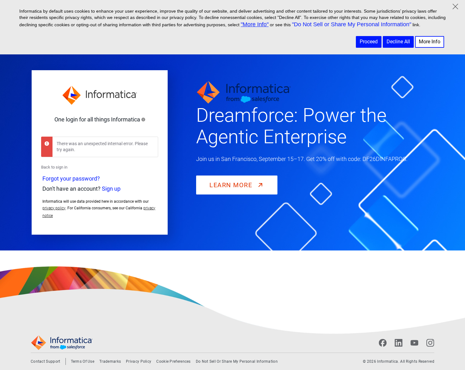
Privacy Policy (138, 361)
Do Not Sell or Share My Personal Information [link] (237, 361)
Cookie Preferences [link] (173, 361)
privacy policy (53, 208)
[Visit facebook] (383, 343)
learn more (231, 185)
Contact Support (45, 361)
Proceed (369, 42)
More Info (429, 42)
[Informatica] (99, 95)
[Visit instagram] (430, 343)
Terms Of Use (83, 361)
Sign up (111, 188)
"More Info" (255, 24)
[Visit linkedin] (398, 343)
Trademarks (110, 361)
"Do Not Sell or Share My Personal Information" (351, 24)
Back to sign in (54, 167)
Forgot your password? (71, 178)
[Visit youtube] (414, 343)
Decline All (398, 42)
